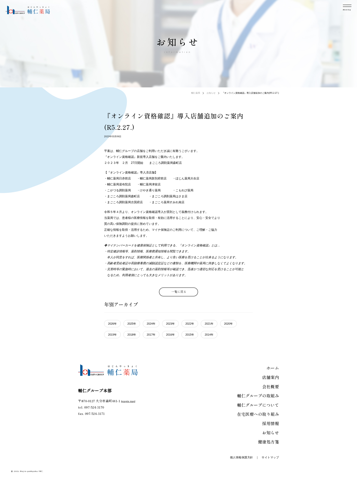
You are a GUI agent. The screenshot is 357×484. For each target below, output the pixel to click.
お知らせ (270, 432)
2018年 (131, 334)
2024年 (151, 323)
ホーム (272, 368)
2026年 (112, 323)
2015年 (189, 334)
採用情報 (270, 423)
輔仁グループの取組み (258, 395)
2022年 (189, 323)
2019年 (112, 334)
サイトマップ (270, 457)
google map (128, 401)
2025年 (131, 323)
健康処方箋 (268, 442)
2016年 (170, 334)
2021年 (209, 323)
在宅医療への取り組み (258, 414)
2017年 (151, 334)
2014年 (209, 334)
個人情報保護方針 (241, 457)
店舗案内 (270, 377)
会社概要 (270, 386)
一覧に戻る (178, 291)
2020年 (228, 323)
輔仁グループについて (258, 405)
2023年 (170, 323)
